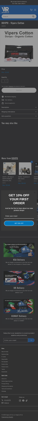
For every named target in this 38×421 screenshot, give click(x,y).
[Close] (34, 192)
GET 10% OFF (19, 223)
